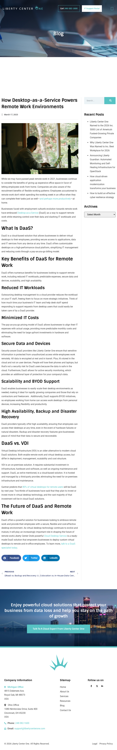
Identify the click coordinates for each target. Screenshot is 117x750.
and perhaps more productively (55, 198)
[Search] (110, 100)
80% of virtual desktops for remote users (43, 487)
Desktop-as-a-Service (27, 212)
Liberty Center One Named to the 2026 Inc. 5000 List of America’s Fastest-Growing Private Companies (102, 129)
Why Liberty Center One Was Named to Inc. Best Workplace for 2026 (102, 146)
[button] (11, 558)
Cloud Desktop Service (55, 536)
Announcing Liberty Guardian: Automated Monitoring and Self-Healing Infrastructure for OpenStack (102, 163)
